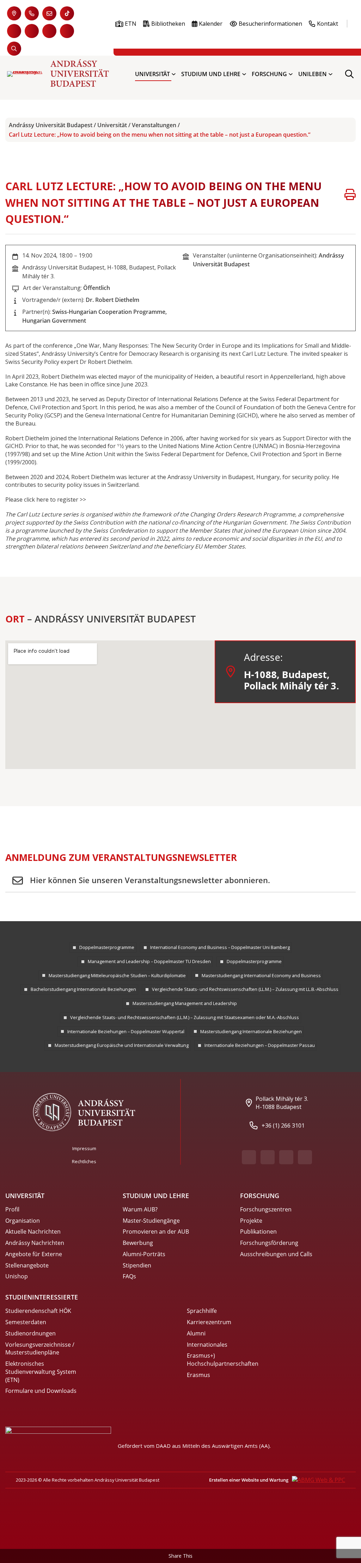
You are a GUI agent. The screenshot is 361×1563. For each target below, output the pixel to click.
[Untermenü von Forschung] (290, 74)
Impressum (84, 1148)
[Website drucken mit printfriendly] (350, 195)
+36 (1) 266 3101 (283, 1125)
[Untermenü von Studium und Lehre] (244, 74)
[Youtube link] (32, 31)
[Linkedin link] (67, 31)
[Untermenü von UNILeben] (330, 74)
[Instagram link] (49, 31)
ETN (130, 23)
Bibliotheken (168, 23)
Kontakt (327, 23)
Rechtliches (84, 1161)
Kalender (210, 23)
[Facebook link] (14, 31)
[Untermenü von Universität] (173, 74)
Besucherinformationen (270, 23)
